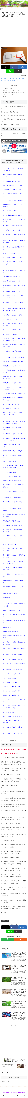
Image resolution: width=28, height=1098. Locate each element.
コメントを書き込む (14, 1077)
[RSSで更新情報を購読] (20, 939)
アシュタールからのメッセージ (11, 90)
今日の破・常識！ (8, 88)
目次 (12, 85)
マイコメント (7, 96)
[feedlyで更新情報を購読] (7, 939)
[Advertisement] (14, 32)
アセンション (5, 920)
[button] (18, 71)
